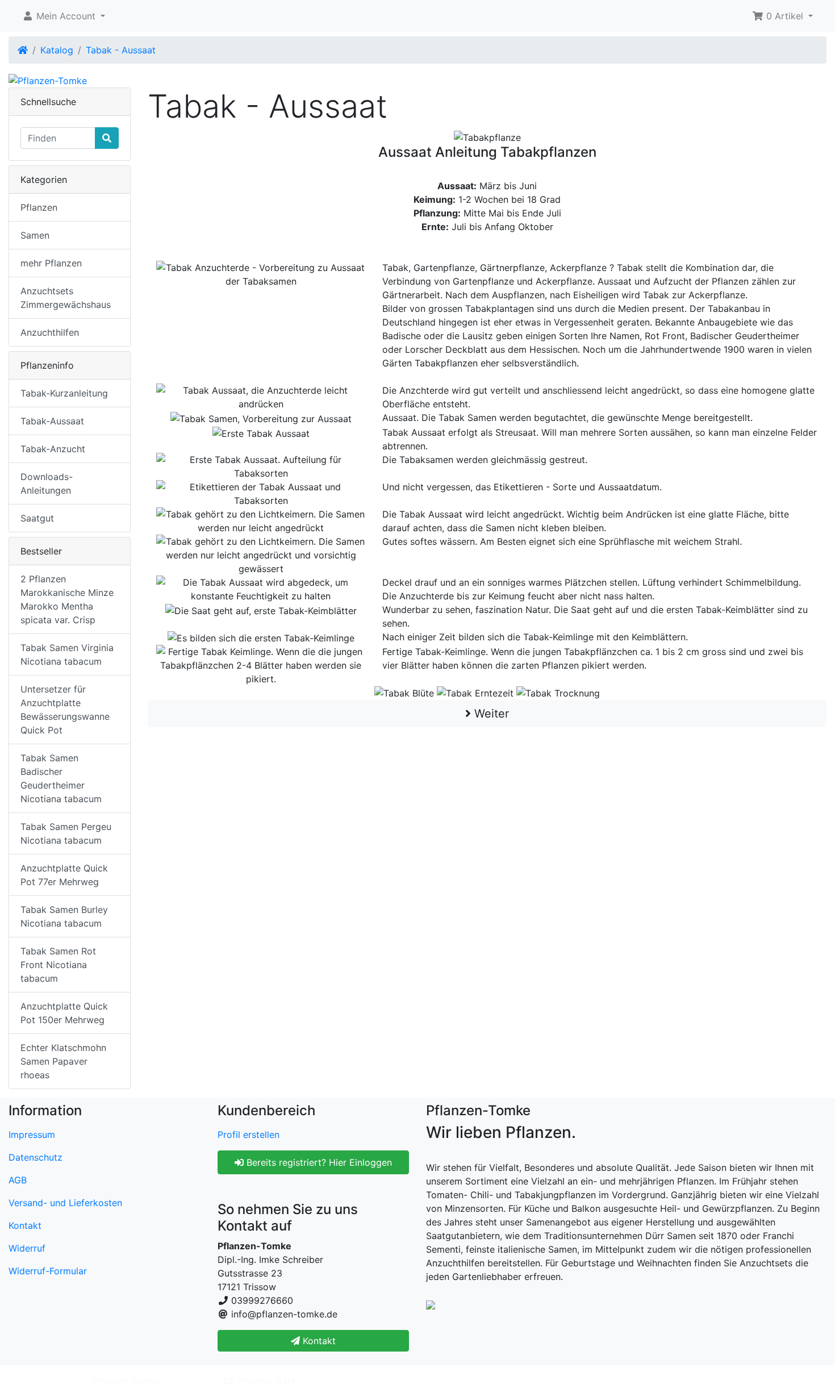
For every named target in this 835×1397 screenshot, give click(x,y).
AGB (18, 1180)
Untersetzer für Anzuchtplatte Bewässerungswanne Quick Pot (65, 709)
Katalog (56, 50)
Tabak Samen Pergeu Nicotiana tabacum (65, 833)
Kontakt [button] (318, 1340)
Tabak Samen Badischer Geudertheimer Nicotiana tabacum (61, 778)
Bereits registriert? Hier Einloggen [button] (318, 1162)
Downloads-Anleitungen (46, 483)
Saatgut (37, 518)
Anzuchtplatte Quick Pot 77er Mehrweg (64, 874)
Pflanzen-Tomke (126, 1381)
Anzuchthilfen (49, 332)
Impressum (32, 1134)
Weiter (490, 713)
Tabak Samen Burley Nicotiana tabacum (64, 916)
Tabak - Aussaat (121, 50)
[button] (64, 16)
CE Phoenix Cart (259, 1381)
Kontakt (25, 1225)
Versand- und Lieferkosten (65, 1202)
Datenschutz (35, 1157)
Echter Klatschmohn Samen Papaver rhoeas (63, 1061)
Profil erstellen (248, 1134)
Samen (34, 235)
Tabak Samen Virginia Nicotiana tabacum (67, 654)
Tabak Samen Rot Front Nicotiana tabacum (58, 964)
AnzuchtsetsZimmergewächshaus (65, 297)
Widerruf (27, 1248)
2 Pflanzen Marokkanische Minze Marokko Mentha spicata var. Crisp (67, 599)
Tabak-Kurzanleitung (64, 393)
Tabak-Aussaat (52, 421)
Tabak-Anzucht (52, 448)
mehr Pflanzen (51, 263)
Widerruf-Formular (48, 1271)
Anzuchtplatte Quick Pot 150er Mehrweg (64, 1012)
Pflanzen (38, 207)
